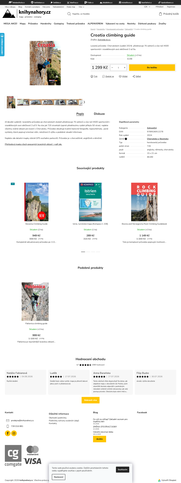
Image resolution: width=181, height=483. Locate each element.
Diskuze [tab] (99, 114)
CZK (146, 7)
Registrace (171, 7)
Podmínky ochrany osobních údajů (64, 420)
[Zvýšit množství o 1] (125, 67)
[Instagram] (14, 433)
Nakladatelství (58, 7)
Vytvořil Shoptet (168, 480)
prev (7, 217)
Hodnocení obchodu (90, 359)
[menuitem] (10, 23)
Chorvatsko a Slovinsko (157, 138)
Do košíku (152, 67)
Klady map (71, 7)
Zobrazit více (90, 400)
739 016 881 (17, 426)
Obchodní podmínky (58, 417)
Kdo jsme (46, 7)
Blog (20, 7)
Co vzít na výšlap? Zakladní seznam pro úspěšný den (110, 420)
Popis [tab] (80, 114)
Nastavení (58, 477)
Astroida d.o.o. (104, 39)
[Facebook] (8, 433)
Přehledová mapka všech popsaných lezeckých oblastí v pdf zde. (33, 144)
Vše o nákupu (10, 7)
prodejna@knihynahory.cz (22, 420)
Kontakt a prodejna (32, 7)
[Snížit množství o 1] (112, 67)
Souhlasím (122, 469)
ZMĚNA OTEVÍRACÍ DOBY (105, 427)
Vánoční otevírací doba (103, 432)
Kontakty (53, 423)
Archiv (99, 439)
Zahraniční (152, 128)
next (174, 217)
